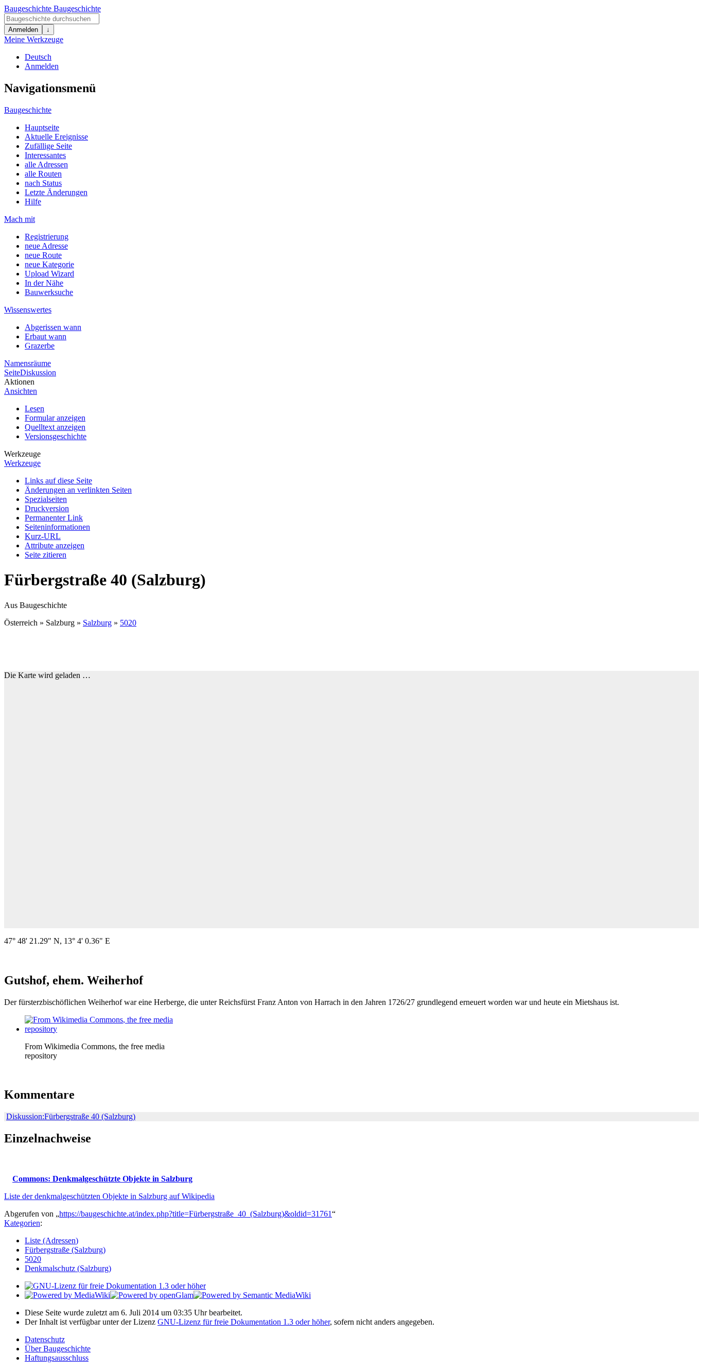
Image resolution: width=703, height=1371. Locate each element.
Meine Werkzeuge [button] (33, 39)
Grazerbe (40, 345)
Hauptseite (42, 127)
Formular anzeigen (55, 417)
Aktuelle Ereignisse (56, 136)
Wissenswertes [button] (27, 309)
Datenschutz (45, 1339)
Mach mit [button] (19, 219)
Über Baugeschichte (58, 1348)
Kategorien (22, 1223)
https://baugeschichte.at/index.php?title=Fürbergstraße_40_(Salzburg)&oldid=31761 (195, 1213)
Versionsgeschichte (55, 436)
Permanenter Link (54, 517)
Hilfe (33, 201)
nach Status (43, 183)
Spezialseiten (46, 499)
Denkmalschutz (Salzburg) (68, 1268)
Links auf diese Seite (58, 480)
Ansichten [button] (20, 391)
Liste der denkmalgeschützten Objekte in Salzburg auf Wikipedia (109, 1196)
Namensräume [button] (27, 363)
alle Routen (43, 173)
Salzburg (97, 622)
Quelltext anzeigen (55, 427)
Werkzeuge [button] (22, 453)
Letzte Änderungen (56, 192)
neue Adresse (46, 245)
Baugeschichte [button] (27, 110)
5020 (128, 622)
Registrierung (46, 236)
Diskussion (38, 372)
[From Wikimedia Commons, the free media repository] (102, 1029)
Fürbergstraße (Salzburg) (65, 1249)
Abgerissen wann (53, 327)
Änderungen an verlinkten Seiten (78, 489)
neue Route (43, 255)
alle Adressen (46, 164)
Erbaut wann (45, 336)
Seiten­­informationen (57, 527)
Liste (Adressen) (51, 1240)
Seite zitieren (45, 554)
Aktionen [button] (19, 381)
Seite (12, 372)
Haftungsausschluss (57, 1357)
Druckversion (47, 508)
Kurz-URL (43, 536)
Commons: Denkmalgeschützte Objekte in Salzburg (102, 1178)
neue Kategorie (49, 264)
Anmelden (23, 29)
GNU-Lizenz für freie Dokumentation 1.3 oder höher (243, 1321)
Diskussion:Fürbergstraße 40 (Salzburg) (70, 1116)
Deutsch (38, 57)
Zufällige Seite (48, 146)
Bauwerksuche (49, 292)
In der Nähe (44, 283)
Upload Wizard (49, 273)
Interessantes (45, 155)
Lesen (34, 408)
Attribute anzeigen (54, 545)
